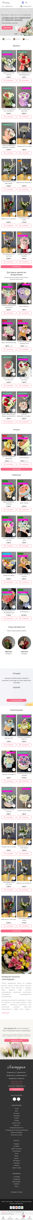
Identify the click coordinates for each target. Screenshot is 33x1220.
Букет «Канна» (24, 503)
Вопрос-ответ (16, 1123)
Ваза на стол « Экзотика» (9, 218)
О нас (16, 1108)
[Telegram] (16, 2)
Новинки (16, 1165)
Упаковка (16, 1163)
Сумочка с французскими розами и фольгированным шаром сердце (24, 415)
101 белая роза (24, 611)
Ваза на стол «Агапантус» (24, 182)
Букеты (16, 1158)
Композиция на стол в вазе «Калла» (8, 182)
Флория (4, 1212)
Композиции (16, 1151)
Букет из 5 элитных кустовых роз (8, 379)
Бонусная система (16, 1135)
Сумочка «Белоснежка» (24, 810)
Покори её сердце (8, 575)
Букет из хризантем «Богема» (9, 539)
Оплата (16, 1118)
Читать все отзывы (16, 700)
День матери (16, 1181)
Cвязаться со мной (16, 1040)
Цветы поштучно (16, 1148)
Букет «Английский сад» (9, 342)
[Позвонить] (30, 2)
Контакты (17, 1113)
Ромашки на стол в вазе (24, 146)
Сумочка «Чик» (8, 738)
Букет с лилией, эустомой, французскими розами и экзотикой (24, 379)
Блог (16, 1111)
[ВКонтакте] (19, 2)
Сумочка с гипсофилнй (9, 774)
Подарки (16, 1144)
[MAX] (22, 2)
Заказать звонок (16, 1089)
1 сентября (16, 1177)
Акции (16, 1156)
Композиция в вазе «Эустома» (8, 883)
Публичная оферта (16, 1132)
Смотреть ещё (16, 266)
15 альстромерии (24, 457)
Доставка (16, 1115)
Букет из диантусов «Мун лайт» (24, 110)
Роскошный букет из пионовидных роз (9, 611)
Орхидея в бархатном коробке (24, 255)
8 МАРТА (16, 1184)
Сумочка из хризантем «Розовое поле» (24, 342)
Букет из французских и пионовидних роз (24, 73)
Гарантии (16, 1125)
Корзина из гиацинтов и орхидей (24, 774)
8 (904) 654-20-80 (16, 1081)
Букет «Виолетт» (24, 306)
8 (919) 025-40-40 (16, 1084)
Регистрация (7, 28)
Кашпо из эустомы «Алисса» (8, 73)
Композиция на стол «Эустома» (9, 255)
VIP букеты (16, 1160)
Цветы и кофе (16, 1168)
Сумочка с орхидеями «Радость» (24, 738)
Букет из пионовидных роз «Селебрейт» (9, 110)
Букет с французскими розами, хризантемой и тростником (9, 415)
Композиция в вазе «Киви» (24, 219)
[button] (30, 688)
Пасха (16, 1186)
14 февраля (16, 1179)
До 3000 (16, 1146)
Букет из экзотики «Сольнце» (8, 503)
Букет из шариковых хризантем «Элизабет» (8, 146)
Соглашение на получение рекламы (16, 1130)
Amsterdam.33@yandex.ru (16, 1086)
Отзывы (16, 1120)
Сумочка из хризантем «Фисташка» (8, 457)
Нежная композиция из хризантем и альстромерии (9, 306)
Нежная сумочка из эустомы (24, 575)
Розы (16, 1153)
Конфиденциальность (16, 1127)
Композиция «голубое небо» (24, 539)
